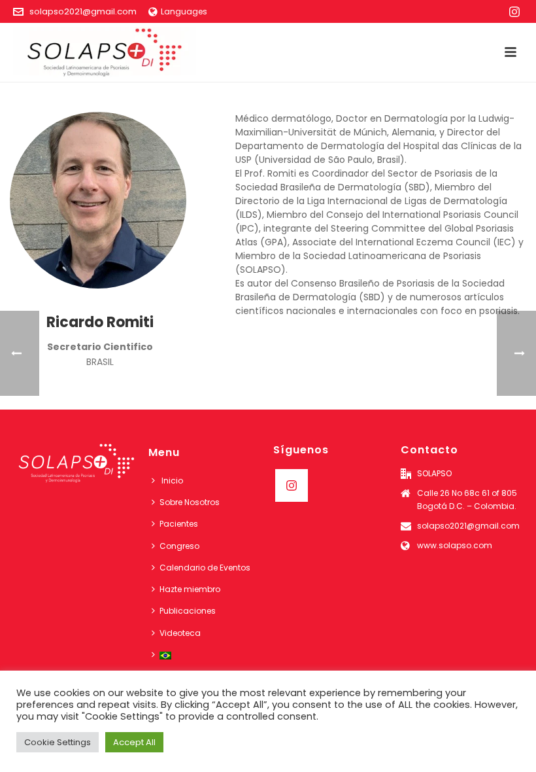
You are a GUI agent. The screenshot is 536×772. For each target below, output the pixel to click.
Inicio (171, 480)
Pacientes (178, 523)
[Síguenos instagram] (291, 485)
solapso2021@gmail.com (83, 11)
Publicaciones (187, 610)
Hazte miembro (189, 589)
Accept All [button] (134, 742)
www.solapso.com (454, 545)
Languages (184, 11)
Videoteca (180, 633)
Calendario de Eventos (204, 567)
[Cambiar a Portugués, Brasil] (164, 654)
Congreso (179, 546)
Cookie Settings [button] (57, 742)
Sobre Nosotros (189, 502)
